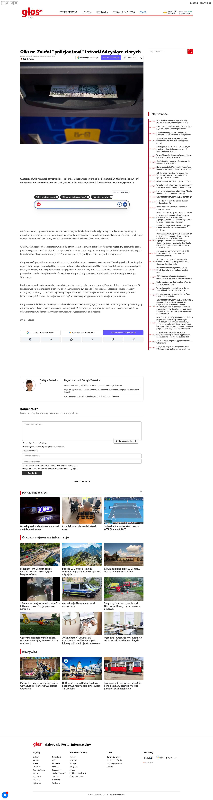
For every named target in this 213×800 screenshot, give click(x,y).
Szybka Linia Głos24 (124, 12)
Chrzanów (37, 766)
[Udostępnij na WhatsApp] (71, 339)
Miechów (36, 780)
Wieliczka (56, 783)
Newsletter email (113, 757)
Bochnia (36, 760)
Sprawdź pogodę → (185, 13)
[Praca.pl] (148, 757)
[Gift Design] (148, 763)
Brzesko (36, 763)
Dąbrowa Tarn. (39, 770)
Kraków (36, 757)
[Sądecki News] (160, 757)
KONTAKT (194, 3)
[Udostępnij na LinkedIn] (51, 339)
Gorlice (35, 773)
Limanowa (37, 776)
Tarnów (55, 776)
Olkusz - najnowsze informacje (45, 537)
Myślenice (37, 783)
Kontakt (109, 766)
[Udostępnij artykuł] (141, 57)
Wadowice (56, 780)
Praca (143, 12)
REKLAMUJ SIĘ (205, 3)
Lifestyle (73, 763)
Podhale (55, 766)
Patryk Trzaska (29, 59)
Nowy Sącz (56, 757)
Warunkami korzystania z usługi (48, 465)
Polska (72, 770)
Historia (86, 12)
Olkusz (55, 760)
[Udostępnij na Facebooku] (30, 339)
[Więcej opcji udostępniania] (133, 339)
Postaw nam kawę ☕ (111, 57)
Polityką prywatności (69, 465)
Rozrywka (102, 12)
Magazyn (73, 760)
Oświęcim (56, 763)
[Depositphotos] (171, 757)
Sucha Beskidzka (59, 773)
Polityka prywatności (114, 763)
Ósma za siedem (76, 776)
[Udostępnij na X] (92, 339)
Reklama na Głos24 (114, 760)
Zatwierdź (32, 473)
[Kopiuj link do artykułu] (113, 339)
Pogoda (73, 757)
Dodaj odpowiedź (124, 441)
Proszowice (56, 770)
